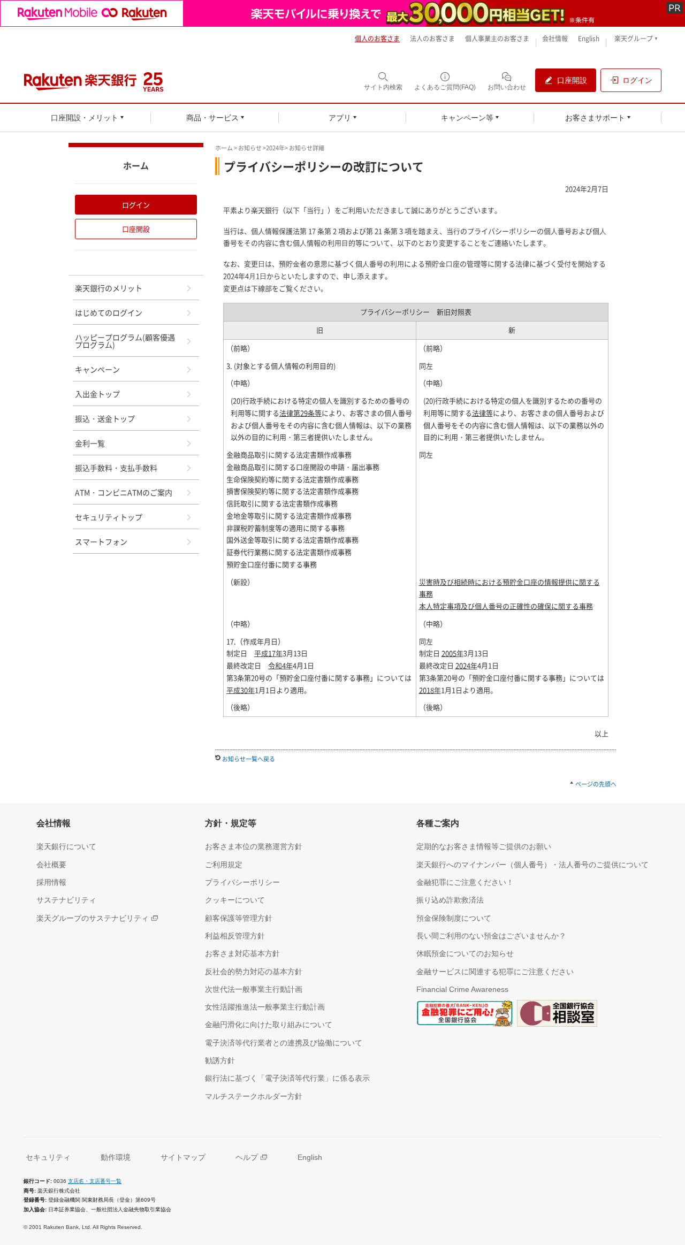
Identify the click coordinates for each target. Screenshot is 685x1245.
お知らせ (250, 147)
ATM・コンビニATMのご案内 (123, 492)
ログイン (136, 205)
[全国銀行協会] (464, 1015)
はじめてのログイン (108, 312)
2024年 (275, 147)
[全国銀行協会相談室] (557, 1015)
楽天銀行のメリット (108, 287)
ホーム (224, 147)
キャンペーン (97, 369)
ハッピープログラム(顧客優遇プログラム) (125, 341)
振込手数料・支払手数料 (116, 467)
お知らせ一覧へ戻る (248, 758)
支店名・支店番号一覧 (94, 1181)
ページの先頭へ (595, 784)
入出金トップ (97, 393)
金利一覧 (90, 443)
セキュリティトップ (108, 516)
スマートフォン (101, 541)
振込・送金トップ (105, 418)
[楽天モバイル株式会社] (342, 13)
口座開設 (136, 229)
